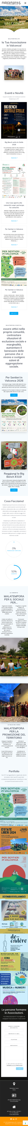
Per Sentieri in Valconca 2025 (14, 291)
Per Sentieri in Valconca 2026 (14, 230)
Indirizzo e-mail (14, 1033)
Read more (14, 157)
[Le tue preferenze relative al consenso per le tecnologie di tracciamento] (25, 1123)
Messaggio (14, 1045)
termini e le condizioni (14, 1065)
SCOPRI (14, 395)
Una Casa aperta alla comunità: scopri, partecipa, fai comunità (14, 205)
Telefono (14, 1039)
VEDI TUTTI (14, 313)
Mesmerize (20, 1124)
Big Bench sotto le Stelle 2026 (14, 143)
